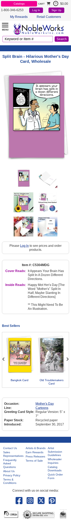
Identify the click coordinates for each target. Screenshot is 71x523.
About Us (9, 471)
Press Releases (35, 456)
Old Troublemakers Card (52, 382)
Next (66, 359)
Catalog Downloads (55, 468)
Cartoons (42, 408)
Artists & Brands (36, 448)
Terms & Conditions (9, 481)
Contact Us (10, 448)
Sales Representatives (13, 454)
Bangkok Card (19, 380)
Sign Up (56, 10)
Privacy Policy (11, 475)
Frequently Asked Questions (10, 463)
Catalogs (19, 3)
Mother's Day (45, 403)
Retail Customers (49, 16)
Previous (5, 359)
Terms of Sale (34, 460)
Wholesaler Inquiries (55, 461)
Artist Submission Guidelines (55, 451)
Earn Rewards (34, 452)
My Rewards (19, 16)
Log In (36, 10)
